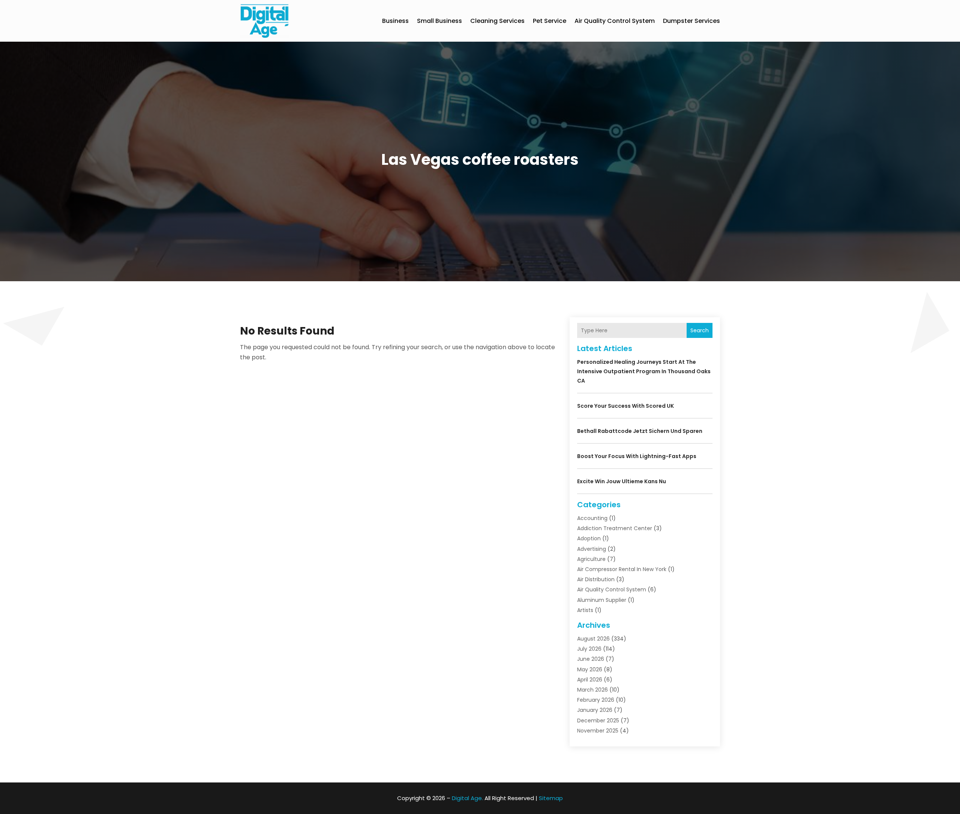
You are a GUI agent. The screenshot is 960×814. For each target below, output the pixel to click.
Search (699, 330)
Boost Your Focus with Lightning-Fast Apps (636, 456)
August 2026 (593, 638)
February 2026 (595, 700)
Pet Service (549, 21)
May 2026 (589, 669)
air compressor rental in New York (621, 569)
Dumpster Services (691, 21)
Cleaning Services (497, 21)
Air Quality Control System (614, 21)
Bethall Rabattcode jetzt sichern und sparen (639, 431)
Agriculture (591, 559)
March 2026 (592, 689)
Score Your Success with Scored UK (625, 406)
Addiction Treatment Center (614, 528)
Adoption (589, 538)
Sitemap (551, 798)
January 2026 (594, 710)
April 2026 (589, 679)
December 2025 (598, 720)
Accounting (592, 518)
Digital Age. (467, 798)
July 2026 (589, 649)
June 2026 (590, 659)
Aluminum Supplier (601, 600)
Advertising (591, 549)
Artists (585, 610)
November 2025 (597, 730)
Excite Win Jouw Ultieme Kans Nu (621, 481)
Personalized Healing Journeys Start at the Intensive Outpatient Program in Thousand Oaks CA (644, 371)
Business (395, 21)
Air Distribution (596, 579)
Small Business (439, 21)
